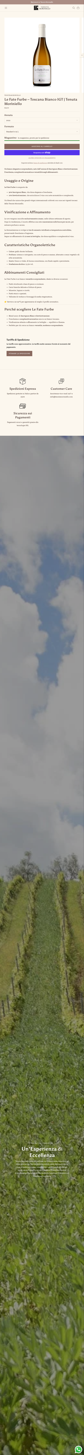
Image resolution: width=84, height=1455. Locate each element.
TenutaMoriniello (12, 95)
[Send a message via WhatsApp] (78, 1449)
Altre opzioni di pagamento (42, 158)
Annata (8, 115)
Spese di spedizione (40, 163)
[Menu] (5, 7)
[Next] (82, 55)
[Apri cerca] (73, 7)
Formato (9, 126)
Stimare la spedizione (19, 354)
